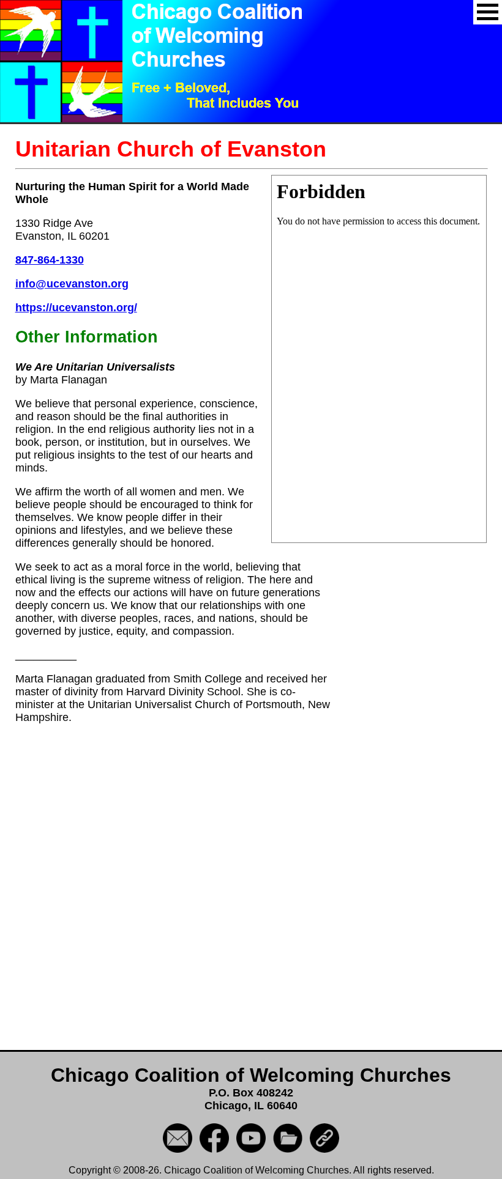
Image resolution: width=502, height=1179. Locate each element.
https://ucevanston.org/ (76, 307)
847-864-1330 (49, 260)
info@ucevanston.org (72, 284)
